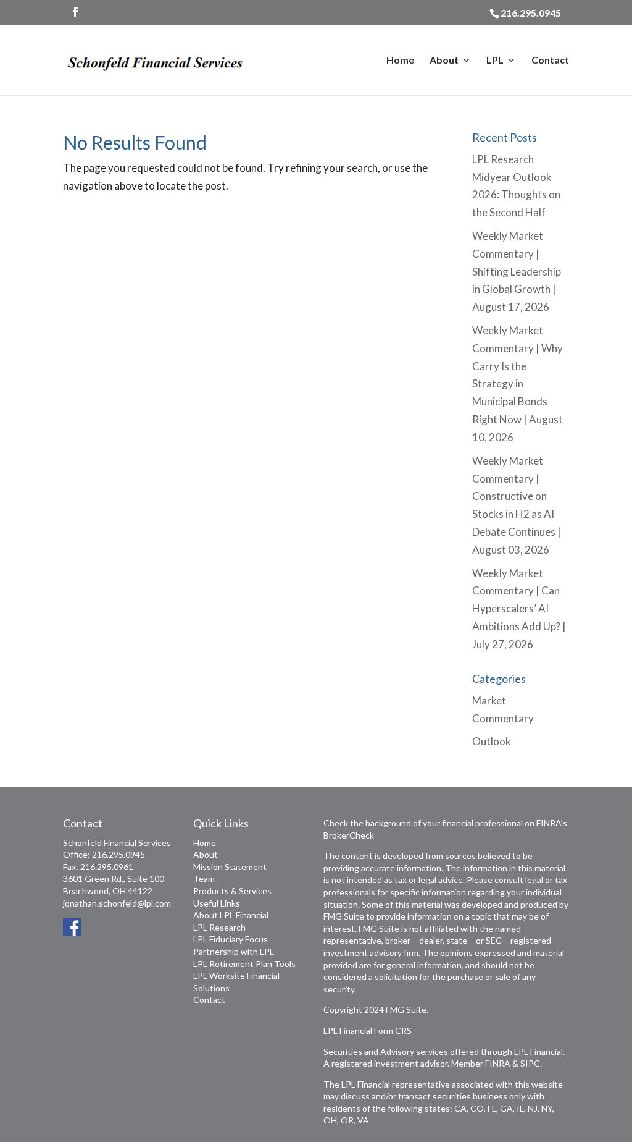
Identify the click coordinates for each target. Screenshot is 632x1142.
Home (400, 61)
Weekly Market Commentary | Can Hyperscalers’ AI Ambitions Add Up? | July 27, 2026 (519, 609)
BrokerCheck (348, 835)
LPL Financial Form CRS (367, 1030)
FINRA (497, 1063)
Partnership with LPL (233, 951)
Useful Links (216, 903)
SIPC (530, 1063)
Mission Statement (230, 866)
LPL (495, 61)
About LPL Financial (230, 915)
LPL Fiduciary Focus (230, 939)
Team (204, 878)
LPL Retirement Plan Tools (244, 963)
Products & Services (232, 891)
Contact (550, 61)
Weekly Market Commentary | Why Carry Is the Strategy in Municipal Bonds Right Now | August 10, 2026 (517, 384)
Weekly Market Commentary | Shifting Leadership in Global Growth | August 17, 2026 (516, 271)
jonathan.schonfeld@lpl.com (117, 903)
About (444, 61)
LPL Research (219, 927)
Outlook (491, 741)
